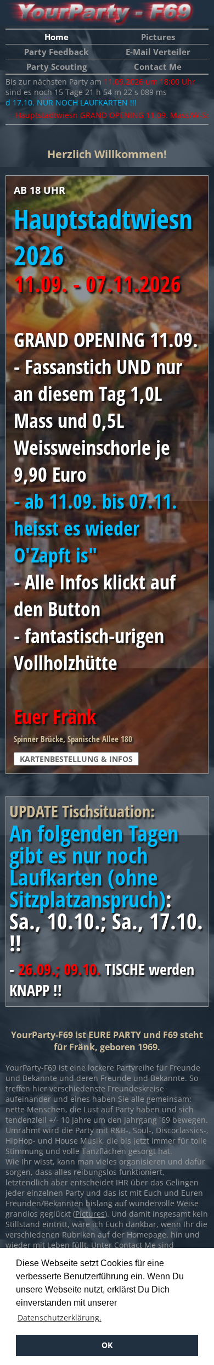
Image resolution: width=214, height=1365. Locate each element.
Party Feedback (56, 51)
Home (56, 36)
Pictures (158, 36)
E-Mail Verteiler (158, 51)
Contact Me (158, 66)
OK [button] (107, 1345)
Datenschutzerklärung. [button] (60, 1317)
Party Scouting (56, 66)
